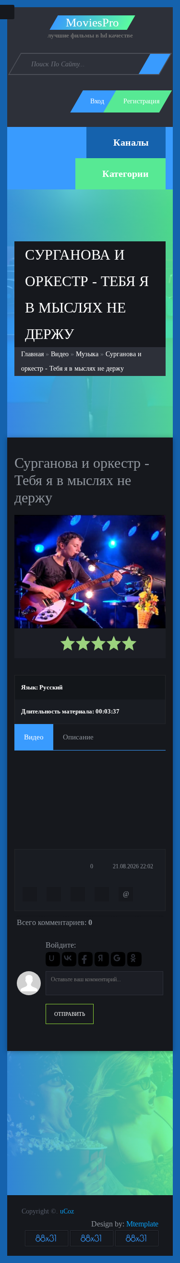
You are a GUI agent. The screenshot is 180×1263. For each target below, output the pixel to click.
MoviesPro (92, 22)
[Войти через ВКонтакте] (69, 959)
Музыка (87, 354)
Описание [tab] (78, 737)
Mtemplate (142, 1224)
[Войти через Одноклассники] (134, 959)
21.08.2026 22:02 (132, 866)
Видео (60, 354)
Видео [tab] (34, 737)
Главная (32, 354)
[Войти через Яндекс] (102, 959)
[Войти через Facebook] (85, 959)
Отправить (69, 1014)
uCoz (67, 1211)
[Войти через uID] (53, 959)
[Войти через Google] (118, 959)
